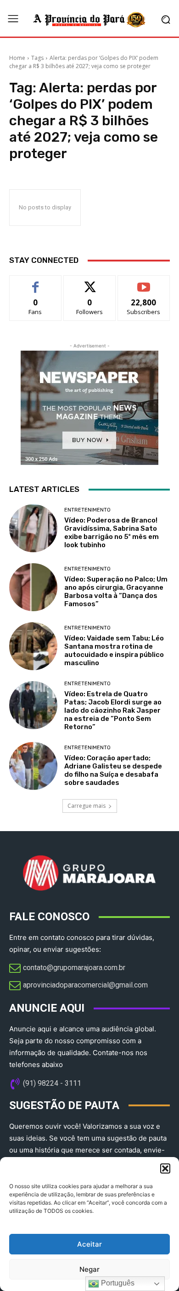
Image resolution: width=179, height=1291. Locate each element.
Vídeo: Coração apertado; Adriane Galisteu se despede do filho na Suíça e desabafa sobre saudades (113, 770)
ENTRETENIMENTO (87, 509)
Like (35, 282)
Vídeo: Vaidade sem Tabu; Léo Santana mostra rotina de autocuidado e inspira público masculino (114, 650)
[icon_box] (67, 968)
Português (116, 1283)
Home (17, 58)
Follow (90, 282)
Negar (89, 1269)
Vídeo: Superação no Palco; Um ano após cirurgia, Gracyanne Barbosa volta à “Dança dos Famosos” (116, 591)
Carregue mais (86, 806)
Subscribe (143, 282)
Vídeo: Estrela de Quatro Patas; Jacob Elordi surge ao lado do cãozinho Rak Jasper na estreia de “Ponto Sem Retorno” (113, 710)
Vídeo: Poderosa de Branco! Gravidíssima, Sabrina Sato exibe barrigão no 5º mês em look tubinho (111, 532)
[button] (165, 1168)
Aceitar (89, 1244)
